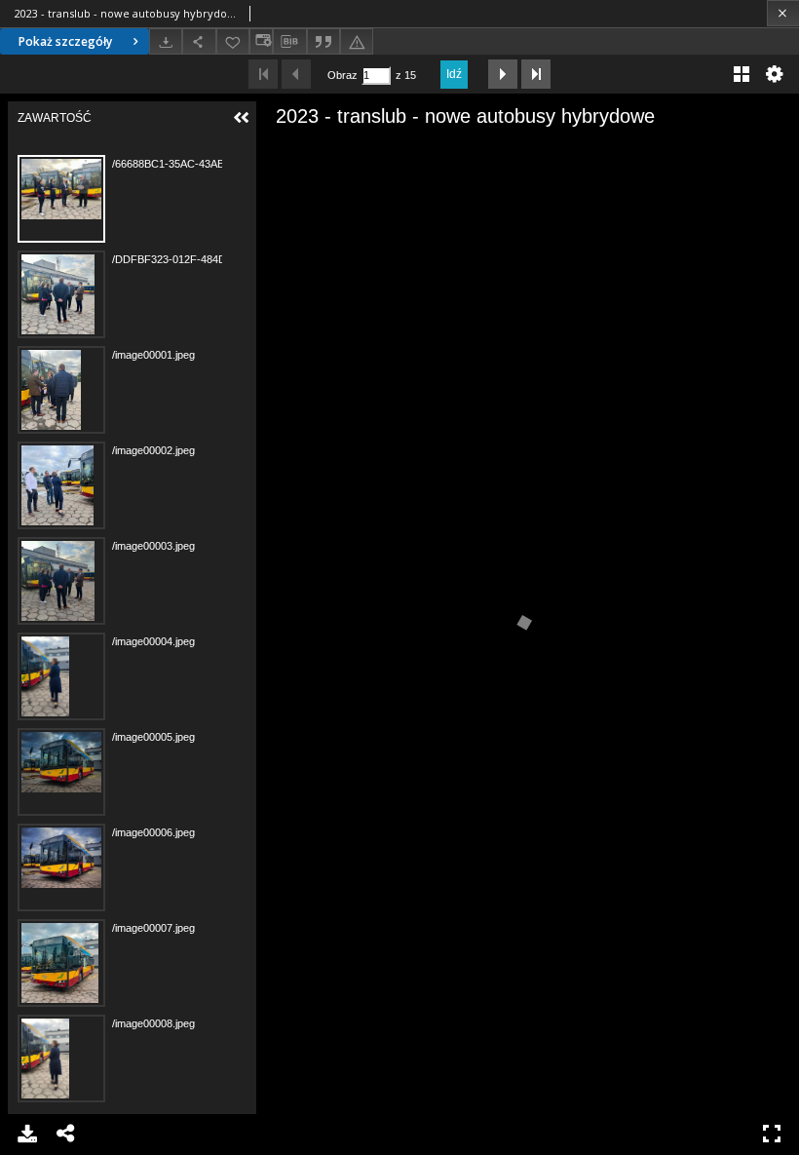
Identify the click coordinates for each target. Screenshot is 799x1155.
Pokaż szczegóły (65, 41)
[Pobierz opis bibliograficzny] (289, 42)
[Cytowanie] (323, 41)
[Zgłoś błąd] (356, 41)
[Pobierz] (165, 41)
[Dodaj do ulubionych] (232, 41)
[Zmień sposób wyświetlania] (261, 41)
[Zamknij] (783, 13)
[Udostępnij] (198, 41)
